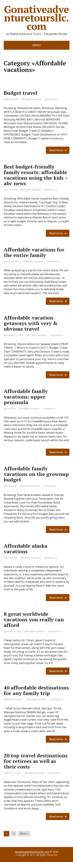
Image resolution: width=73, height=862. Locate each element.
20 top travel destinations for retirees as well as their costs (36, 761)
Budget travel (20, 92)
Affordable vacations (31, 99)
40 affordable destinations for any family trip (36, 690)
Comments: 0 (51, 99)
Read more (56, 150)
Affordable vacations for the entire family (34, 252)
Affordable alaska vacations (25, 548)
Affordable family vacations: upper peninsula (26, 397)
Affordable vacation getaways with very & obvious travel (31, 323)
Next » (24, 833)
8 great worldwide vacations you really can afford (34, 619)
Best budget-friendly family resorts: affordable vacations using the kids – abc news (36, 175)
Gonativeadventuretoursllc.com (36, 17)
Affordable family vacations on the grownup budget (36, 474)
